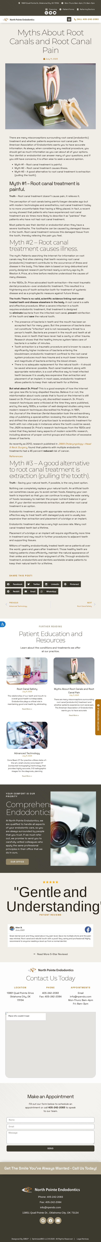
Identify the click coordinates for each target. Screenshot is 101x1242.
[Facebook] (50, 12)
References (16, 456)
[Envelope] (54, 12)
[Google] (46, 12)
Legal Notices (83, 1239)
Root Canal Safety (27, 688)
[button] (69, 19)
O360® (26, 1239)
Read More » (27, 709)
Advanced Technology (27, 753)
